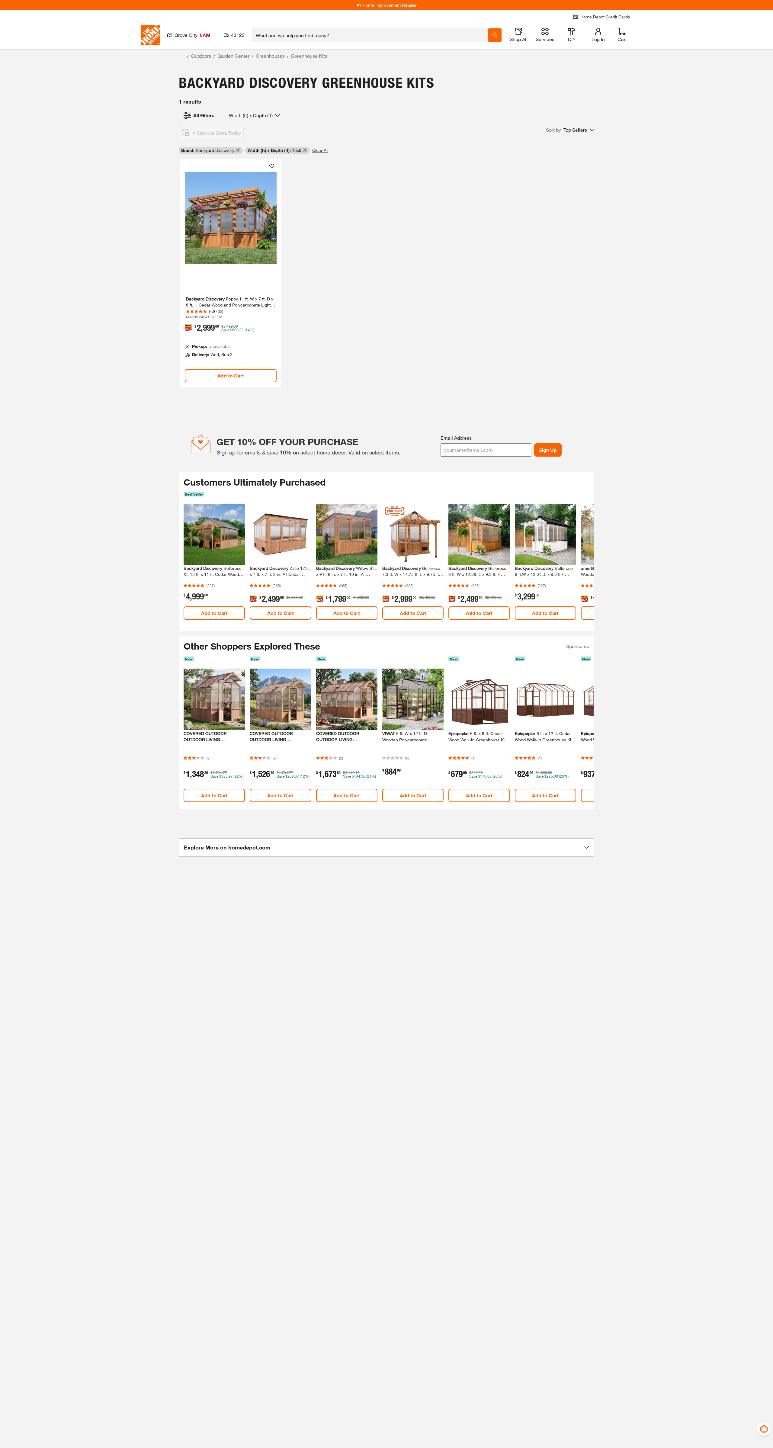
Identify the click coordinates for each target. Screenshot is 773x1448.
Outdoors (201, 56)
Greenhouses (270, 56)
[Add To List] (272, 166)
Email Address (456, 438)
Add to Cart (230, 375)
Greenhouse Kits (309, 56)
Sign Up (548, 450)
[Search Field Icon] (495, 35)
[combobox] (370, 35)
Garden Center (233, 56)
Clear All (320, 150)
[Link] (230, 273)
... (182, 56)
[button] (570, 130)
